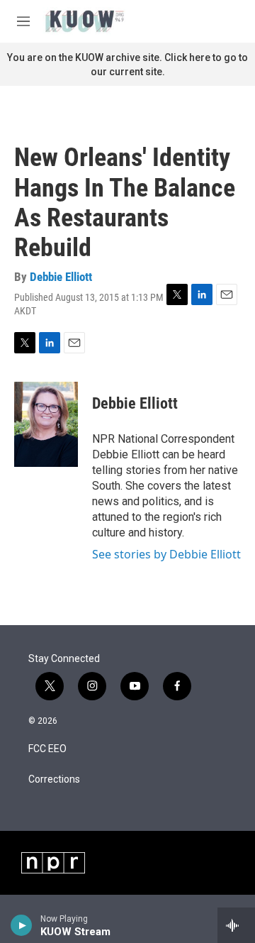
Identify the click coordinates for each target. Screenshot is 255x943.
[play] (21, 925)
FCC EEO (47, 749)
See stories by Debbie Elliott (166, 554)
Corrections (54, 779)
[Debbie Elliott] (46, 424)
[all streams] (236, 925)
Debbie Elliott (61, 277)
